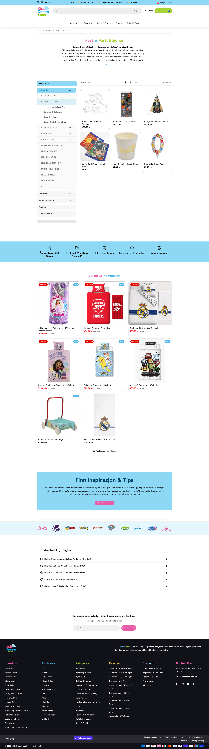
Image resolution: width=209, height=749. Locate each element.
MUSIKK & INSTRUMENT (51, 163)
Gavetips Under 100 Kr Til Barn (121, 687)
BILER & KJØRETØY (49, 127)
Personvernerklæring (152, 737)
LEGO (44, 693)
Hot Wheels (47, 689)
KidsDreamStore (19, 746)
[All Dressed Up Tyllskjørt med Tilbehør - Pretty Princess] (59, 303)
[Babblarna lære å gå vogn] (59, 415)
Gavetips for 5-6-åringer (120, 676)
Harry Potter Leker (13, 693)
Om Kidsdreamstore (152, 668)
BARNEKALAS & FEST (50, 102)
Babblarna (9, 668)
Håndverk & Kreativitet (85, 715)
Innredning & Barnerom (86, 685)
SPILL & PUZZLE (48, 175)
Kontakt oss (184, 663)
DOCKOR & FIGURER (49, 139)
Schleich (45, 719)
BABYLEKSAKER (48, 96)
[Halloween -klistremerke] (126, 104)
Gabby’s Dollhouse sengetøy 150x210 (56, 385)
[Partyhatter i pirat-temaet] (157, 104)
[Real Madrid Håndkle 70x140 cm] (104, 415)
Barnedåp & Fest (83, 672)
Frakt (189, 737)
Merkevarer (49, 663)
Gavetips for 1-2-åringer (120, 668)
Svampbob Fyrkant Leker (16, 727)
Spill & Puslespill (83, 719)
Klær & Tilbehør (82, 689)
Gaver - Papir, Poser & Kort (55, 122)
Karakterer (12, 663)
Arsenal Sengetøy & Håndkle (97, 328)
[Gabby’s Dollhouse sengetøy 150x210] (59, 360)
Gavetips (43, 194)
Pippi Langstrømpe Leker (16, 710)
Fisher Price (47, 681)
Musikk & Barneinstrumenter (88, 702)
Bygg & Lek (80, 676)
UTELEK (44, 187)
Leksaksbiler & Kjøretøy (86, 693)
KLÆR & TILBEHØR (49, 151)
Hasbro (45, 685)
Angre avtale (149, 681)
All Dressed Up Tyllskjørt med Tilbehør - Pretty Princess (56, 329)
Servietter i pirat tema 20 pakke (93, 165)
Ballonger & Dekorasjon (53, 112)
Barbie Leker (11, 676)
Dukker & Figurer (83, 681)
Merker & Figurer (47, 200)
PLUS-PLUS (47, 710)
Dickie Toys (47, 676)
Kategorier (44, 90)
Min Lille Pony (11, 698)
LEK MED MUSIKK (48, 157)
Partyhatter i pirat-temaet (156, 121)
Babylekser (80, 668)
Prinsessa (79, 710)
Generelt (148, 663)
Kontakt (184, 741)
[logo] (11, 648)
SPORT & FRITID (48, 181)
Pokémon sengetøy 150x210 (97, 385)
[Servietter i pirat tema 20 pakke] (95, 146)
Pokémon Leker (12, 715)
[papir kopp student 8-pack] (126, 146)
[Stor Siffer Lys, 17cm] (157, 146)
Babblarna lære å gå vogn (50, 439)
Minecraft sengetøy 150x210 (143, 385)
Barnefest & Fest (48, 30)
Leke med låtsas (83, 698)
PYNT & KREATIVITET (50, 169)
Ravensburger (48, 715)
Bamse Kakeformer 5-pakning (92, 122)
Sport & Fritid (81, 723)
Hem (38, 30)
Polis (77, 706)
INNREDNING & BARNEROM (52, 145)
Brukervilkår (199, 737)
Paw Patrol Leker (13, 706)
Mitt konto (147, 685)
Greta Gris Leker (12, 689)
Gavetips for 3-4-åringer (120, 672)
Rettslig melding (197, 741)
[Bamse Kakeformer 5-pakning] (95, 104)
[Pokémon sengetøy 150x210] (104, 360)
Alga (44, 668)
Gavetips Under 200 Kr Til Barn (121, 695)
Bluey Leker (10, 681)
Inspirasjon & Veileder (119, 716)
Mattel (45, 698)
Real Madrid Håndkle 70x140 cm (99, 439)
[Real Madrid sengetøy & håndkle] (150, 303)
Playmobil (46, 706)
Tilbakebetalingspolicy (174, 737)
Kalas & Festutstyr (51, 117)
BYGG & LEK (46, 133)
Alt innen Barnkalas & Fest (55, 107)
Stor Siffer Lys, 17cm (153, 164)
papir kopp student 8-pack (125, 164)
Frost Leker (10, 685)
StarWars (9, 723)
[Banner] (43, 528)
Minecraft (9, 702)
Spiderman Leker (12, 719)
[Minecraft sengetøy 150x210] (150, 360)
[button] (163, 10)
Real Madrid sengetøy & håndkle (145, 328)
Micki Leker (47, 702)
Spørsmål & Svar (150, 676)
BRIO (44, 672)
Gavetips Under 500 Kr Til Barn (121, 710)
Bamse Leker (11, 672)
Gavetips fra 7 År (117, 681)
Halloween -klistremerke (124, 121)
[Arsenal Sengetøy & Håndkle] (104, 303)
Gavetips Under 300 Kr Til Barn (121, 702)
